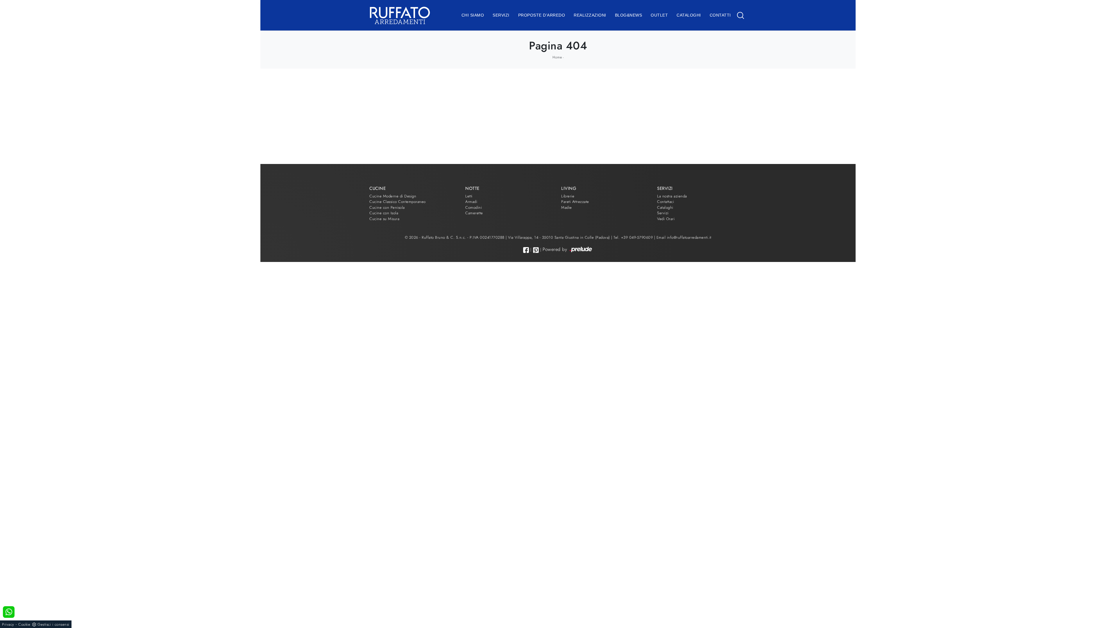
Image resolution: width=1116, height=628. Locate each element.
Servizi (501, 15)
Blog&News (628, 15)
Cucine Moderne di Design (392, 196)
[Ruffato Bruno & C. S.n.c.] (399, 15)
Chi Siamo (473, 15)
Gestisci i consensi (53, 624)
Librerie (567, 196)
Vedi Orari (666, 219)
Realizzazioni (590, 15)
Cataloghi (689, 15)
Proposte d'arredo (541, 15)
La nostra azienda (672, 196)
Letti (469, 196)
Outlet (659, 15)
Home (557, 57)
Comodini (473, 207)
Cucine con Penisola (387, 207)
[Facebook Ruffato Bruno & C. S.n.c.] (526, 250)
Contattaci (665, 201)
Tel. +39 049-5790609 (634, 237)
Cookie (24, 624)
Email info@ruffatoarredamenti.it (684, 237)
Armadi (471, 201)
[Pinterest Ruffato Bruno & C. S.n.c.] (536, 250)
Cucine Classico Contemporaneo (397, 201)
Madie (566, 207)
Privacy (8, 624)
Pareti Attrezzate (575, 201)
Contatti (720, 15)
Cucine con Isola (383, 213)
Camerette (474, 213)
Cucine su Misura (384, 219)
